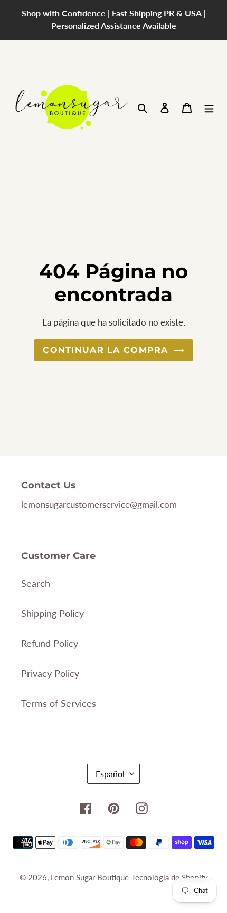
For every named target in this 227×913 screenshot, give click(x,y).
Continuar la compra (105, 350)
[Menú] (209, 107)
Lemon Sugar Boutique (90, 877)
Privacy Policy (50, 673)
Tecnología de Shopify (169, 877)
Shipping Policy (52, 613)
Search (35, 583)
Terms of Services (58, 703)
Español (110, 774)
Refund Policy (49, 643)
